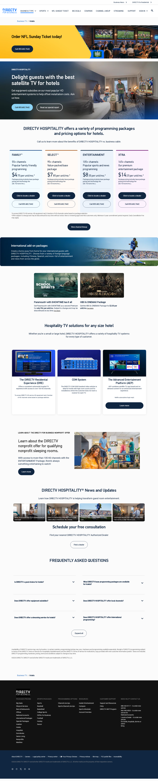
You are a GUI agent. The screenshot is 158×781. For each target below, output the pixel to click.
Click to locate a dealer (26, 195)
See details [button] (57, 311)
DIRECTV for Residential (140, 2)
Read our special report (49, 107)
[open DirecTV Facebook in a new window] (17, 769)
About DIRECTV (17, 756)
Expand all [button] (79, 633)
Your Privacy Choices (70, 756)
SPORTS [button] (42, 11)
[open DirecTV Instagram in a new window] (25, 769)
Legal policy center (38, 756)
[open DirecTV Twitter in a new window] (21, 769)
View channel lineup (79, 227)
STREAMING (119, 11)
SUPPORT (132, 11)
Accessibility (117, 756)
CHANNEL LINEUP (103, 11)
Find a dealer (79, 544)
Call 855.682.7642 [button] (26, 204)
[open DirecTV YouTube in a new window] (29, 769)
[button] (152, 11)
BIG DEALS (76, 11)
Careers (27, 756)
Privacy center (53, 756)
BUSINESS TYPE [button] (27, 11)
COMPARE (88, 11)
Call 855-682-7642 (22, 49)
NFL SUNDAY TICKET (60, 11)
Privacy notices (84, 756)
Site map (95, 756)
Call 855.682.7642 (22, 107)
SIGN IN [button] (142, 11)
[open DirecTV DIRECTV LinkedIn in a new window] (12, 769)
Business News (119, 2)
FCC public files (106, 756)
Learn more (124, 405)
